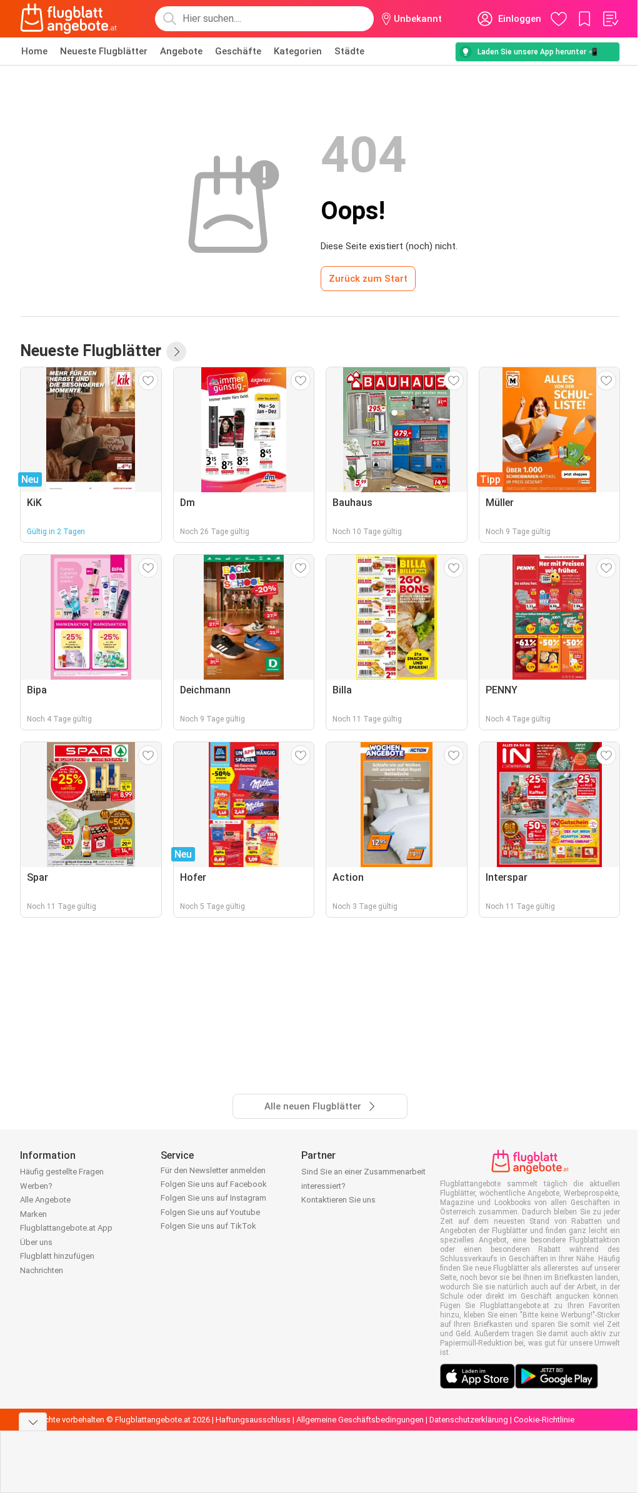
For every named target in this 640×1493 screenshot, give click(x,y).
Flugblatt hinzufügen (57, 1256)
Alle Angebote (45, 1199)
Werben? (36, 1186)
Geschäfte (238, 51)
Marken (33, 1214)
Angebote (181, 51)
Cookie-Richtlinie (544, 1419)
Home (34, 51)
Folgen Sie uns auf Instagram (213, 1198)
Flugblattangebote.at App (66, 1228)
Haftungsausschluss (253, 1419)
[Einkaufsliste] (610, 19)
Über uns (36, 1242)
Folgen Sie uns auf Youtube (210, 1212)
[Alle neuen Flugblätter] (176, 352)
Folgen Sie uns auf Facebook (214, 1184)
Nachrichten (41, 1270)
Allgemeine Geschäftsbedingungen (360, 1419)
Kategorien (298, 51)
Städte (349, 51)
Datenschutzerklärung (468, 1419)
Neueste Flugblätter (104, 51)
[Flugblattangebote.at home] (68, 18)
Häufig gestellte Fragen (62, 1171)
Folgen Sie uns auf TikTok (208, 1226)
